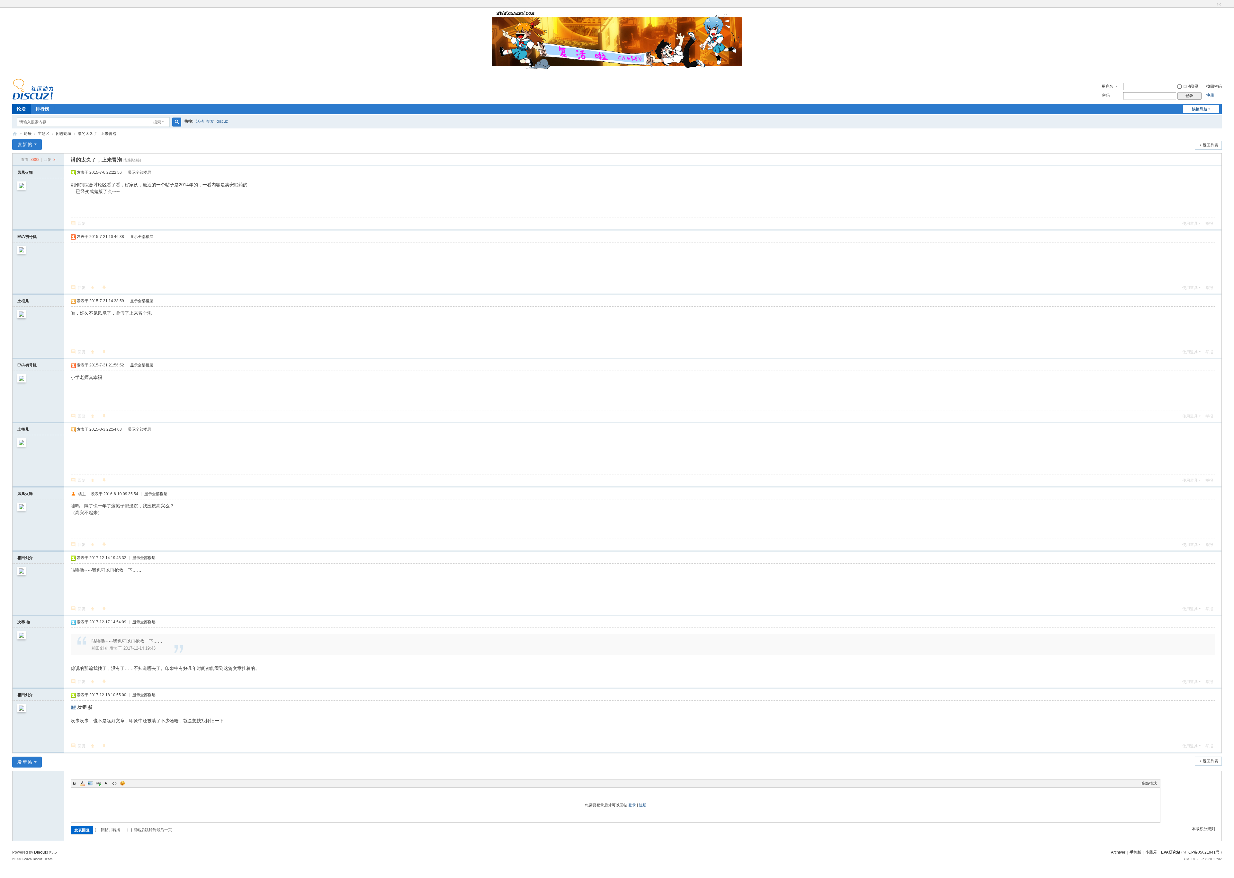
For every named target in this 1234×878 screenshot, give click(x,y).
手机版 (1135, 852)
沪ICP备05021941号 (1202, 852)
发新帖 (25, 144)
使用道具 (1190, 223)
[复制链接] (132, 160)
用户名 (1107, 86)
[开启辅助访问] (1212, 4)
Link (98, 783)
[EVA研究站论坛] (33, 89)
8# (73, 707)
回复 (81, 223)
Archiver (1118, 852)
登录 (632, 805)
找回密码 (1214, 86)
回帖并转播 (110, 830)
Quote (106, 783)
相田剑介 (25, 558)
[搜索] (176, 122)
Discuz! (41, 852)
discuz (222, 121)
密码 (1106, 95)
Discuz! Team (42, 859)
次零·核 (23, 622)
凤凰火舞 (25, 172)
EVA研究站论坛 (14, 133)
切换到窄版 (1219, 4)
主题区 (43, 133)
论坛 (21, 108)
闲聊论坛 (63, 133)
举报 (1209, 223)
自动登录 (1191, 86)
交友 (210, 121)
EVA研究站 (1170, 852)
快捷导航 (1199, 109)
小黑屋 (1151, 852)
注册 (1210, 95)
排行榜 (42, 108)
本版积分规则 (1203, 829)
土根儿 (23, 301)
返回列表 (1210, 145)
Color (82, 783)
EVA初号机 (27, 236)
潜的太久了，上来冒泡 (97, 133)
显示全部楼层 (139, 172)
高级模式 (1149, 783)
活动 (200, 121)
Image (90, 783)
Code (114, 783)
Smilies (122, 783)
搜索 (157, 122)
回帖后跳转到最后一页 (152, 830)
